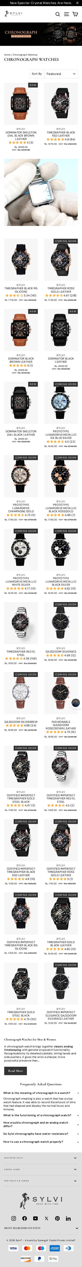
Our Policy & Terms (16, 1181)
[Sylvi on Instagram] (13, 1218)
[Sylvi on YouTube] (35, 1218)
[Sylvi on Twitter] (46, 1218)
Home (7, 54)
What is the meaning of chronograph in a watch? (36, 1093)
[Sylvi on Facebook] (24, 1218)
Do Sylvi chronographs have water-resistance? (35, 1134)
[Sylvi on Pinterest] (57, 1218)
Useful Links (12, 1169)
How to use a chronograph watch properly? (33, 1142)
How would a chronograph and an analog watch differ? (35, 1124)
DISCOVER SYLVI (13, 1158)
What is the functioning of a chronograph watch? (37, 1115)
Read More (15, 1071)
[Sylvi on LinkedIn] (68, 1218)
